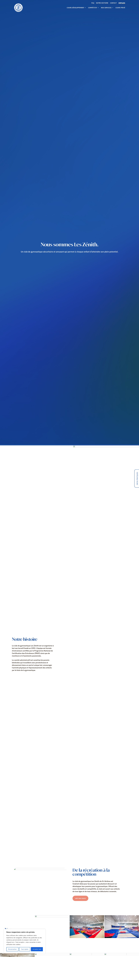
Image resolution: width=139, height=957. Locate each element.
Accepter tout (37, 949)
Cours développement (75, 8)
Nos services (106, 8)
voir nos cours (80, 898)
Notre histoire (102, 3)
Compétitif (92, 8)
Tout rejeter (24, 949)
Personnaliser (12, 949)
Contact (113, 3)
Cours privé (120, 8)
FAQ (92, 3)
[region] (24, 941)
